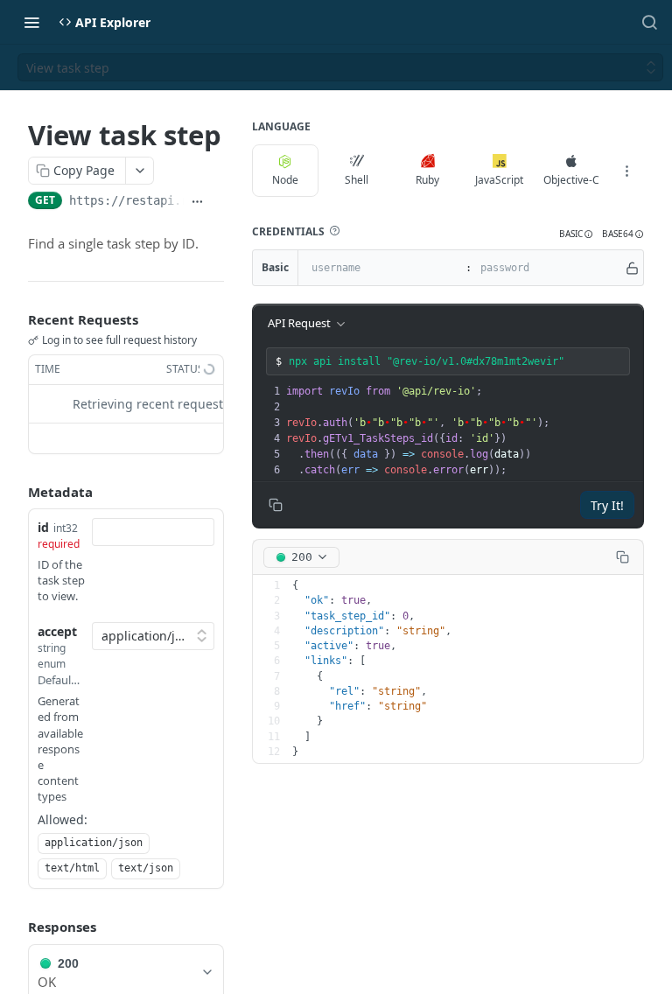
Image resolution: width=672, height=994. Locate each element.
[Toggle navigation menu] (32, 22)
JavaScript (499, 179)
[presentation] (463, 430)
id (43, 527)
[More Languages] (626, 171)
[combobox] (153, 532)
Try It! (607, 505)
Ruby (427, 179)
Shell (356, 179)
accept (57, 631)
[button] (334, 231)
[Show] (632, 267)
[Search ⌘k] (649, 22)
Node (285, 179)
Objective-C (571, 179)
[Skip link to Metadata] (15, 491)
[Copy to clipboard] (217, 202)
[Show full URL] (197, 202)
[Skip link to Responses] (15, 927)
